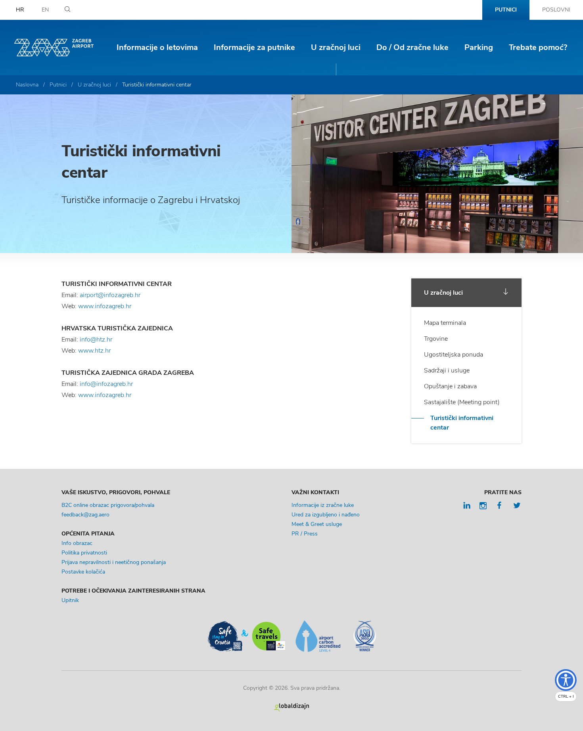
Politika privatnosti (84, 552)
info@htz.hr (96, 339)
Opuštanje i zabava (450, 386)
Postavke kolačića (83, 572)
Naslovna (27, 84)
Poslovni (556, 9)
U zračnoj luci (336, 47)
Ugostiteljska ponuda (453, 354)
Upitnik (70, 600)
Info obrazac (76, 543)
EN (45, 9)
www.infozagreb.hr (104, 306)
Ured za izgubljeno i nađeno (326, 514)
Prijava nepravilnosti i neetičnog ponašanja (113, 562)
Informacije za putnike (254, 47)
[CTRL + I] (565, 680)
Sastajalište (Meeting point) (462, 402)
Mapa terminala (445, 322)
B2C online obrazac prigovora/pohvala (107, 505)
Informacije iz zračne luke (323, 505)
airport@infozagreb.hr (110, 295)
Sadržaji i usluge (447, 370)
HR (20, 9)
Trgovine (436, 338)
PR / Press (305, 533)
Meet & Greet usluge (317, 524)
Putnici (506, 9)
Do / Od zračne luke (412, 47)
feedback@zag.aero (85, 514)
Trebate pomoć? (538, 47)
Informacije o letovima (157, 47)
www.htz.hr (94, 350)
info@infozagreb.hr (106, 384)
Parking (478, 47)
